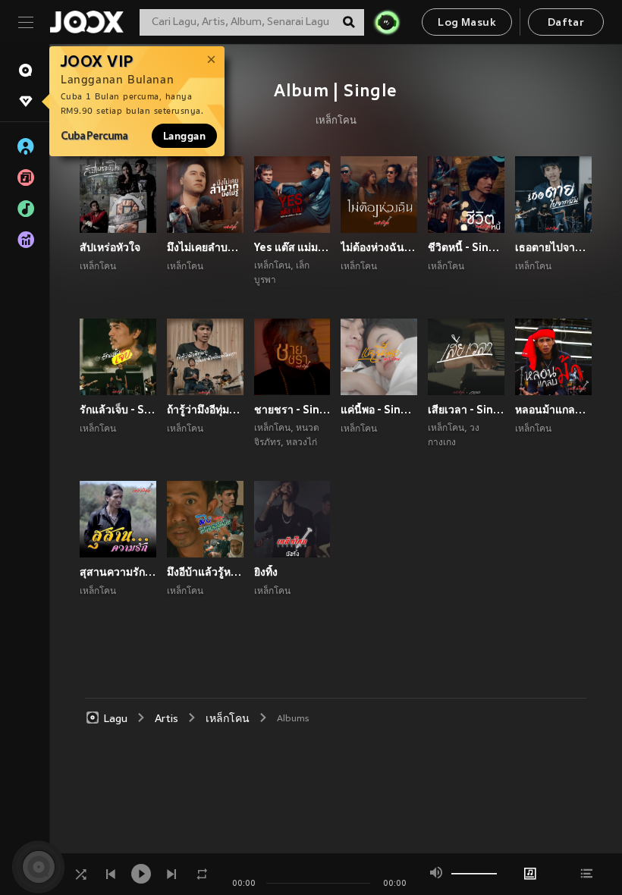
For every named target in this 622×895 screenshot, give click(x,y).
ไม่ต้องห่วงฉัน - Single (379, 247)
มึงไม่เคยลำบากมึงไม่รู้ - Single (205, 247)
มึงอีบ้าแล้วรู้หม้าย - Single (205, 572)
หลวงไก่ (301, 443)
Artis (166, 719)
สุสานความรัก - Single (118, 572)
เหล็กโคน (336, 121)
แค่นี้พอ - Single (379, 410)
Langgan (184, 136)
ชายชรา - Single (292, 410)
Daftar (566, 23)
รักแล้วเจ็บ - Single (118, 410)
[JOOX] (86, 22)
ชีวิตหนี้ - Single (466, 247)
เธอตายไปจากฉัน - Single (553, 247)
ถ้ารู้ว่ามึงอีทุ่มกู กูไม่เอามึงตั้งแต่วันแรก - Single (205, 410)
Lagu (115, 719)
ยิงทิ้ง (266, 572)
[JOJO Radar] (387, 22)
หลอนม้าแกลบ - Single (553, 410)
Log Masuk (467, 23)
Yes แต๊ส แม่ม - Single (292, 247)
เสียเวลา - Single (466, 410)
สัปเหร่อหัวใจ (110, 247)
